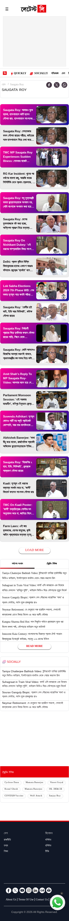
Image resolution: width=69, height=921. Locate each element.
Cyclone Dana (12, 782)
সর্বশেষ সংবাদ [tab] (17, 564)
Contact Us (42, 900)
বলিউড (48, 840)
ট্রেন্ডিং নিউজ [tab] (52, 564)
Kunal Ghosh (11, 789)
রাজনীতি (7, 840)
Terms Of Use (26, 900)
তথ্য (6, 846)
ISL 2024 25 (55, 789)
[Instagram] (29, 890)
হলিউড (48, 846)
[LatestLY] (33, 9)
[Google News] (42, 890)
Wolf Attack (36, 796)
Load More (34, 550)
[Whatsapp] (64, 85)
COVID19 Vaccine (14, 796)
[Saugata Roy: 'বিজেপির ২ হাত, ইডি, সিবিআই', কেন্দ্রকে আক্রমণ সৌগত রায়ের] (51, 466)
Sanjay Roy (55, 796)
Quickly (20, 74)
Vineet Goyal (56, 782)
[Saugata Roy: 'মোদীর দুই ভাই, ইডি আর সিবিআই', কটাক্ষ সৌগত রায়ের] (51, 311)
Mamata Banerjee (34, 782)
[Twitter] (57, 85)
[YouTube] (22, 890)
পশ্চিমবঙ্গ (54, 74)
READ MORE (34, 646)
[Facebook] (9, 890)
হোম (3, 85)
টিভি (47, 852)
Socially (41, 74)
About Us (11, 900)
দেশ (63, 74)
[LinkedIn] (35, 890)
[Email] (49, 890)
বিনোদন (49, 833)
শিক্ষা (6, 852)
